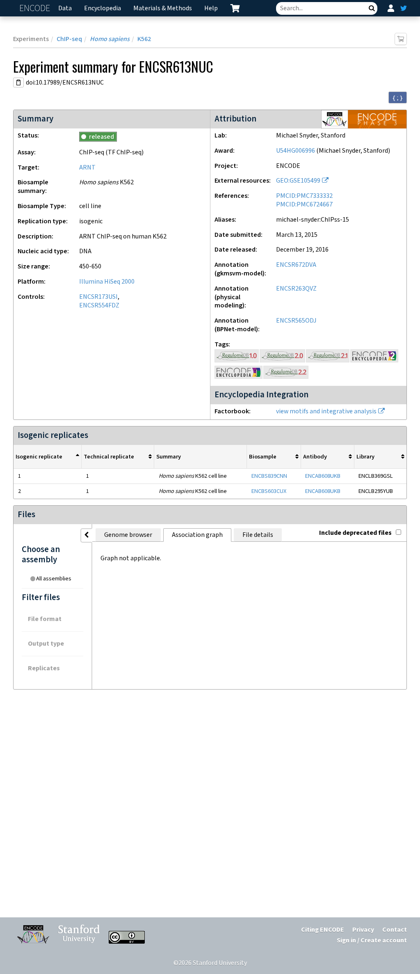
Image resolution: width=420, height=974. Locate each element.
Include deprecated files (355, 533)
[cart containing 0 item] (235, 8)
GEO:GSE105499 (298, 180)
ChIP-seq (69, 39)
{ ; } (397, 97)
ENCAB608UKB (322, 476)
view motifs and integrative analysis (326, 411)
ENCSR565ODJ (296, 320)
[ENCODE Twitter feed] (403, 8)
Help (211, 8)
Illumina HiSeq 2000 (107, 281)
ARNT (87, 167)
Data (65, 8)
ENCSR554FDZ (99, 305)
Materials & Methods (162, 8)
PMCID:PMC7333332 (304, 196)
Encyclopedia (102, 8)
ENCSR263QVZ (296, 288)
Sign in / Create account (372, 940)
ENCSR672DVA (296, 265)
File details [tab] (257, 535)
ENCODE (35, 8)
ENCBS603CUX (268, 491)
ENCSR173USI (98, 297)
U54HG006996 (295, 151)
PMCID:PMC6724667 (304, 204)
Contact (394, 930)
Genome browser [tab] (128, 535)
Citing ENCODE (322, 930)
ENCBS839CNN (269, 476)
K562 (144, 39)
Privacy (363, 930)
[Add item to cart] (401, 39)
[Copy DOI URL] (18, 82)
